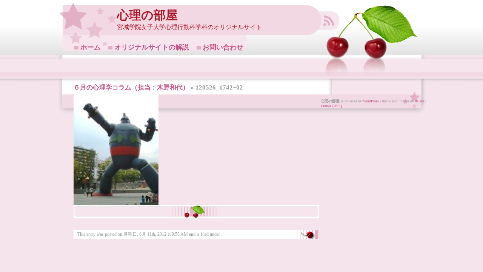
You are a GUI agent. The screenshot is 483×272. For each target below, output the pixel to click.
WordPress (371, 101)
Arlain (419, 101)
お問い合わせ (223, 47)
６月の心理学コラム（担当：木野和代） (131, 87)
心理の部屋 (147, 15)
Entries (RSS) (331, 106)
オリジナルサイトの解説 (151, 47)
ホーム (90, 47)
